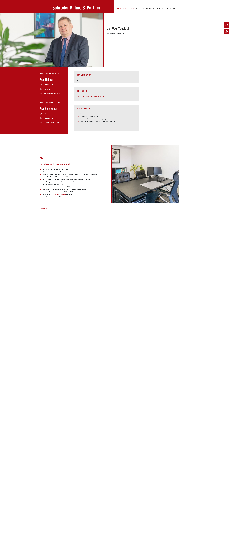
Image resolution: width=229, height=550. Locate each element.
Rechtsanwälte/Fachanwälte (125, 8)
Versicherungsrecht (59, 194)
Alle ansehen (44, 209)
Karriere (172, 8)
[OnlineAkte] (226, 31)
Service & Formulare (162, 8)
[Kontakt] (226, 25)
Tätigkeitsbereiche (148, 8)
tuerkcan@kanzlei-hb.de (52, 93)
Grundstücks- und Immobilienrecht (92, 96)
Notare (138, 8)
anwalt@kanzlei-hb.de (51, 122)
